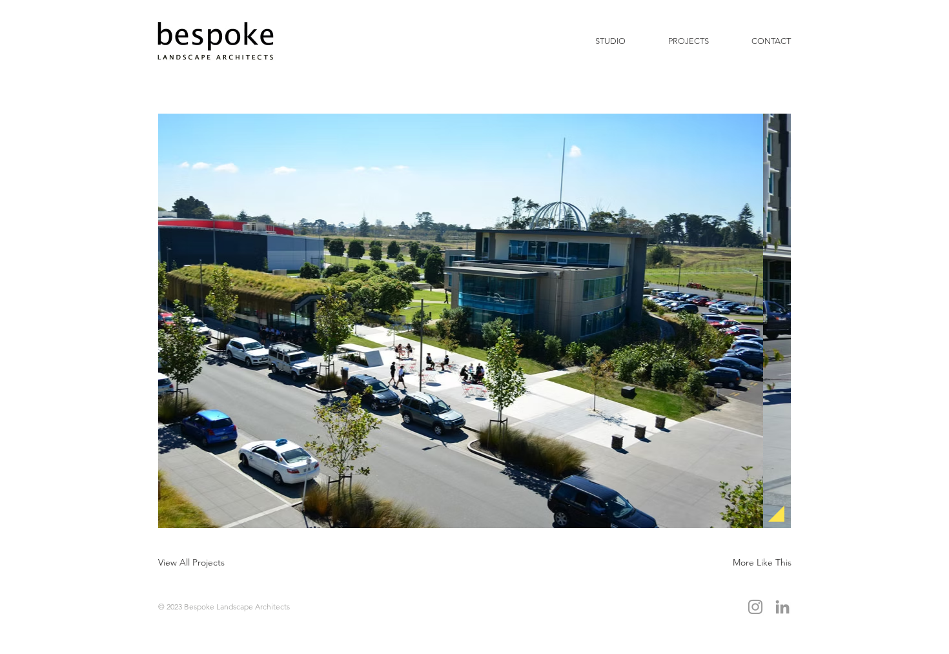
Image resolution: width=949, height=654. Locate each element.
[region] (525, 321)
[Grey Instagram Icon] (755, 607)
